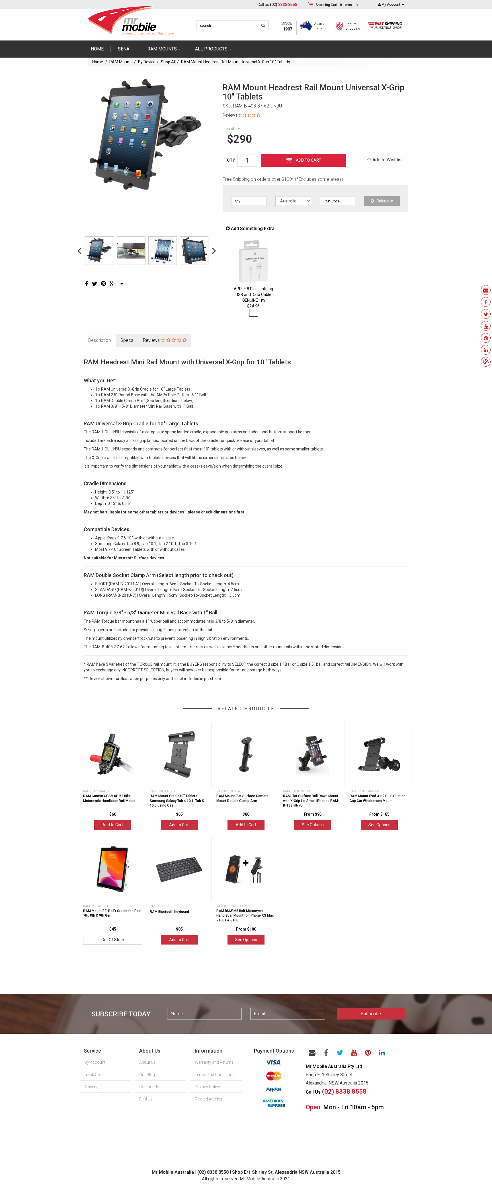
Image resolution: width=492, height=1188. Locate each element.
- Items (334, 5)
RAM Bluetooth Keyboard (169, 912)
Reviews (152, 340)
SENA (124, 49)
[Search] (263, 25)
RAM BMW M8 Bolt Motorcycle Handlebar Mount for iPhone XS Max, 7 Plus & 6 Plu (245, 916)
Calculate (384, 201)
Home (97, 49)
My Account (94, 1062)
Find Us (146, 1099)
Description (99, 340)
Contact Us (149, 1087)
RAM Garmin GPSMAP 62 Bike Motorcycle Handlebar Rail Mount (109, 798)
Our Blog (147, 1074)
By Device (146, 62)
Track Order (94, 1074)
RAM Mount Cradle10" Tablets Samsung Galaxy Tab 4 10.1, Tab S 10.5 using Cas (177, 801)
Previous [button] (79, 250)
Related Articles (208, 1099)
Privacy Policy (207, 1087)
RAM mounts (162, 49)
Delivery (90, 1087)
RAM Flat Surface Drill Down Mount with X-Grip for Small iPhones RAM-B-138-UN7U (311, 801)
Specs (126, 340)
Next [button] (214, 250)
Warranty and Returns (214, 1062)
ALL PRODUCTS (212, 49)
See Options (313, 825)
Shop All (168, 62)
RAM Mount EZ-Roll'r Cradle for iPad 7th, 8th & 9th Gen (112, 913)
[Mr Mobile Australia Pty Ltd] (131, 18)
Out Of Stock (112, 939)
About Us (147, 1062)
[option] (147, 138)
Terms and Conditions (215, 1074)
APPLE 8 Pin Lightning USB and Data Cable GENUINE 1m (253, 294)
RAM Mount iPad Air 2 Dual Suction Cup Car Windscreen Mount (377, 798)
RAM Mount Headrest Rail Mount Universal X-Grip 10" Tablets (235, 62)
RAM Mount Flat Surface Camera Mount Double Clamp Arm (242, 798)
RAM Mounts (121, 62)
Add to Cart (308, 160)
